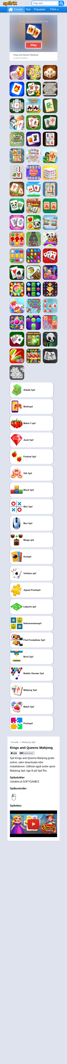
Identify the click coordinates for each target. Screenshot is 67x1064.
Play (34, 45)
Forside (18, 9)
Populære (39, 9)
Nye (28, 9)
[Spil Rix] (10, 3)
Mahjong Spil (28, 742)
